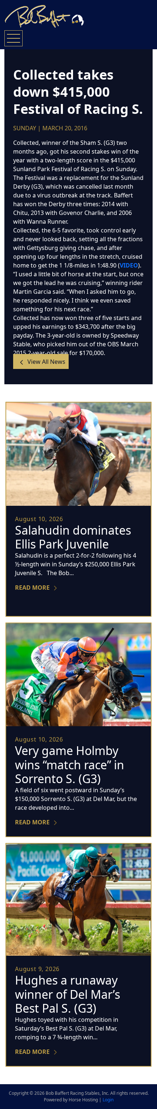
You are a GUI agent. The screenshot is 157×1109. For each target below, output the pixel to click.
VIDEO (129, 265)
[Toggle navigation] (13, 38)
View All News (45, 362)
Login (108, 1100)
